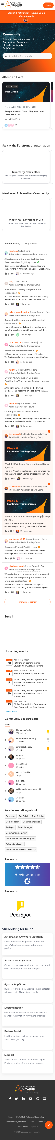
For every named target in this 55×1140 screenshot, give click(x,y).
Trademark (42, 1122)
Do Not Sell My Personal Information (30, 1117)
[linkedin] (23, 1099)
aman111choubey (24, 747)
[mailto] (44, 1099)
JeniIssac (20, 798)
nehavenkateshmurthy (19, 312)
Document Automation (16, 833)
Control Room (12, 822)
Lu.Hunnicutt (15, 434)
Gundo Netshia (23, 772)
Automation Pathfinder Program (20, 839)
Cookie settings (31, 1093)
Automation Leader (14, 844)
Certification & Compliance (27, 1127)
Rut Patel (20, 781)
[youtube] (30, 1099)
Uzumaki (20, 755)
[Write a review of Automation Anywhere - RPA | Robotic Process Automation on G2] (27, 874)
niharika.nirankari (16, 566)
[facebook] (10, 1099)
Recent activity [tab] (12, 243)
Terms (32, 1122)
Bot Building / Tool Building (31, 816)
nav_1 (11, 282)
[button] (49, 1125)
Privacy (10, 1117)
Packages (10, 827)
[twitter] (16, 1099)
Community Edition (31, 822)
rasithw (12, 370)
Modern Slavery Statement (16, 1122)
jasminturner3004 (17, 539)
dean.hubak (21, 764)
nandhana (13, 251)
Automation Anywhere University (21, 850)
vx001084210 (15, 343)
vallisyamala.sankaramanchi (28, 789)
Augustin (13, 403)
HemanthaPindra (23, 730)
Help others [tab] (31, 243)
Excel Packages (25, 827)
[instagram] (37, 1099)
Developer (10, 816)
